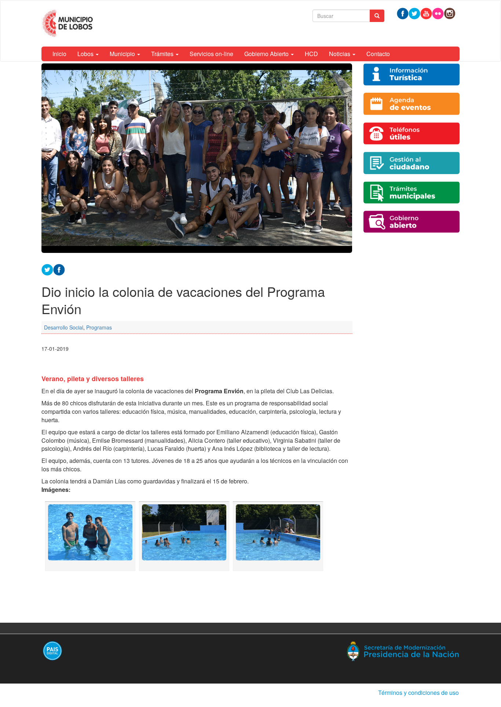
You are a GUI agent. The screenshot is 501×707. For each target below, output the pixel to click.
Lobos (86, 53)
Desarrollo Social (63, 327)
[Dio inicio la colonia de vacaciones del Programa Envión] (90, 536)
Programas (99, 327)
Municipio (123, 53)
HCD (311, 53)
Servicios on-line (211, 53)
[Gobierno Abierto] (411, 222)
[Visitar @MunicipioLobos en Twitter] (414, 12)
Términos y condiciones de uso (418, 692)
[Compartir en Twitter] (47, 269)
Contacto (378, 53)
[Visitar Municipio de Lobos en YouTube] (426, 12)
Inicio (59, 53)
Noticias (340, 53)
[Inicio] (68, 23)
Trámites (163, 53)
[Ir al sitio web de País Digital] (143, 651)
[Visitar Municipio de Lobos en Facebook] (59, 269)
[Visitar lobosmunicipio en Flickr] (438, 12)
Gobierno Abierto (267, 53)
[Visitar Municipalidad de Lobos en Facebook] (403, 12)
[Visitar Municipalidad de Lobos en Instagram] (450, 12)
